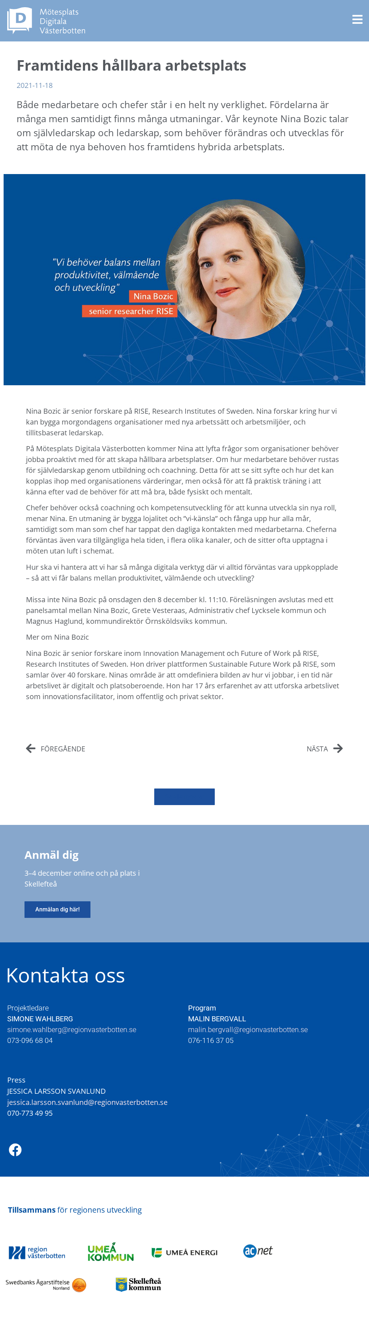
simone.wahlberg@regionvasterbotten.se (72, 1029)
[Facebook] (15, 1150)
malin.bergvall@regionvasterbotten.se (248, 1029)
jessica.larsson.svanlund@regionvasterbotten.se (87, 1102)
